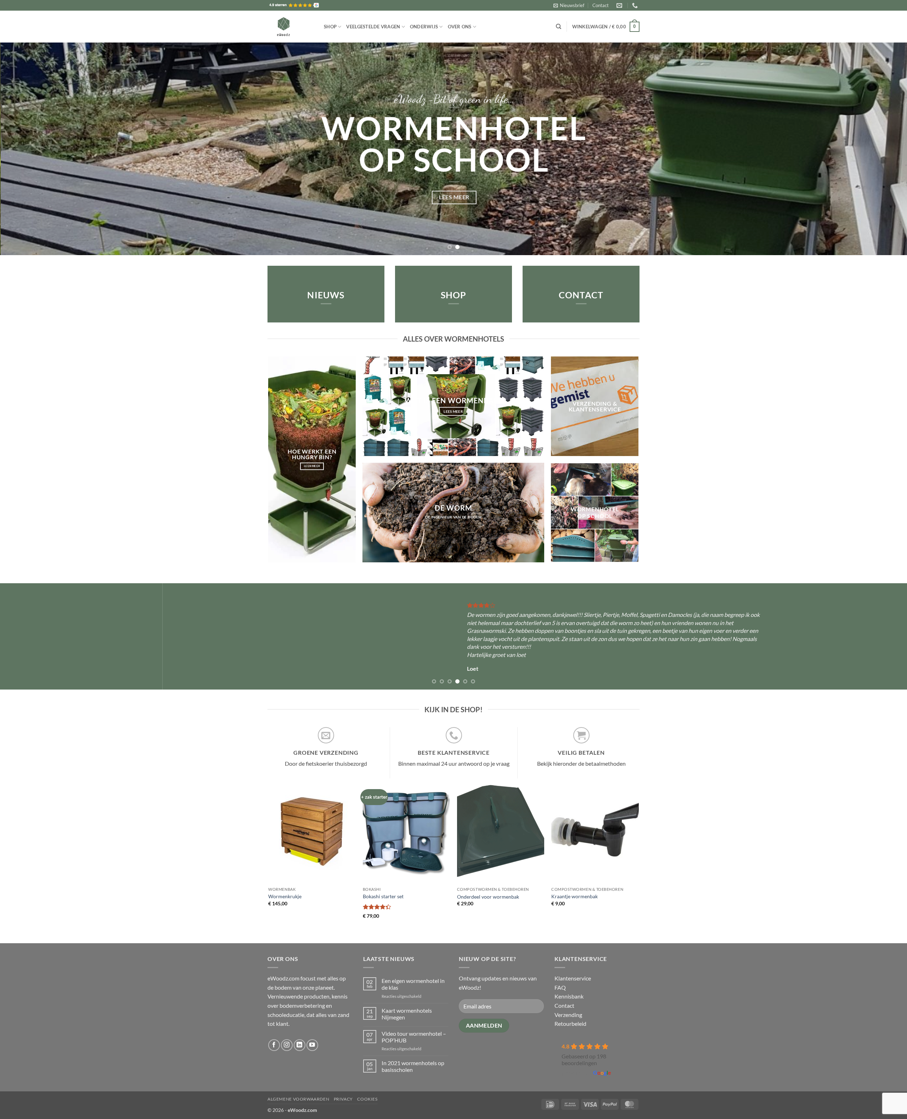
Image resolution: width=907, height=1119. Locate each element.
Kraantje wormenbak (574, 896)
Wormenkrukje (285, 896)
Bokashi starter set (383, 896)
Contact (600, 5)
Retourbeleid (570, 1023)
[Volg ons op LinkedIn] (299, 1045)
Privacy (343, 1099)
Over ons (460, 26)
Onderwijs (424, 26)
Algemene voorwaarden (298, 1099)
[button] (568, 5)
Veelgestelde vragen (373, 26)
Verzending (568, 1014)
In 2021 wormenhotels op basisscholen (413, 1066)
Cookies (367, 1099)
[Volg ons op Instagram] (287, 1045)
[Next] (880, 149)
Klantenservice (572, 978)
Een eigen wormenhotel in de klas (413, 984)
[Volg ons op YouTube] (312, 1045)
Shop (330, 26)
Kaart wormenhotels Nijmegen (407, 1013)
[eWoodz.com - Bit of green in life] (290, 27)
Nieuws (325, 295)
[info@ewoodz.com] (620, 5)
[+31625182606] (636, 5)
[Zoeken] (558, 26)
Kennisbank (569, 996)
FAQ (560, 987)
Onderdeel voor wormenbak (488, 897)
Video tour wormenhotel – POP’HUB (414, 1037)
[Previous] (27, 149)
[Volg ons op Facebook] (274, 1045)
